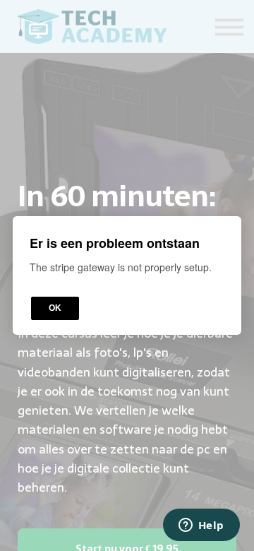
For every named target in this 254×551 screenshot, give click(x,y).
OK (55, 308)
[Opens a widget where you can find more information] (201, 526)
